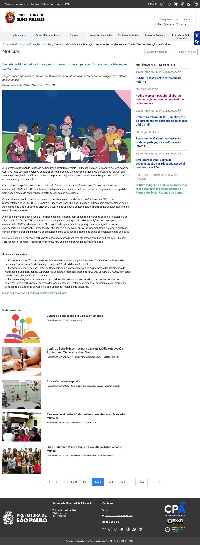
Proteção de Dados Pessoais (181, 36)
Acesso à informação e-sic (16, 4)
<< (48, 481)
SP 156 (67, 4)
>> (151, 481)
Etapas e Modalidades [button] (46, 35)
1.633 (110, 481)
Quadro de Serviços (155, 35)
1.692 (141, 481)
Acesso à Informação (101, 35)
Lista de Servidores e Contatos (118, 515)
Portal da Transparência (51, 4)
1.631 (86, 481)
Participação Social (128, 35)
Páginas (170, 24)
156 (106, 510)
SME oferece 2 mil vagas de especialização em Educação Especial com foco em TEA (160, 163)
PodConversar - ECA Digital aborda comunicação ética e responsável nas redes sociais (160, 99)
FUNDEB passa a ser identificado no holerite (159, 79)
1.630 (74, 481)
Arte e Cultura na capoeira (63, 381)
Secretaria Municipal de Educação (21, 44)
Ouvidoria (35, 4)
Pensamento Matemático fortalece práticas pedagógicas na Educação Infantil (158, 142)
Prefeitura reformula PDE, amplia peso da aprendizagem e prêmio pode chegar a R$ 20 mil (161, 120)
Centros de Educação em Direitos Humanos (75, 315)
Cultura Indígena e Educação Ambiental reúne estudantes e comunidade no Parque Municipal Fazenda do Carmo (161, 188)
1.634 (122, 481)
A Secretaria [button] (19, 35)
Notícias (183, 24)
